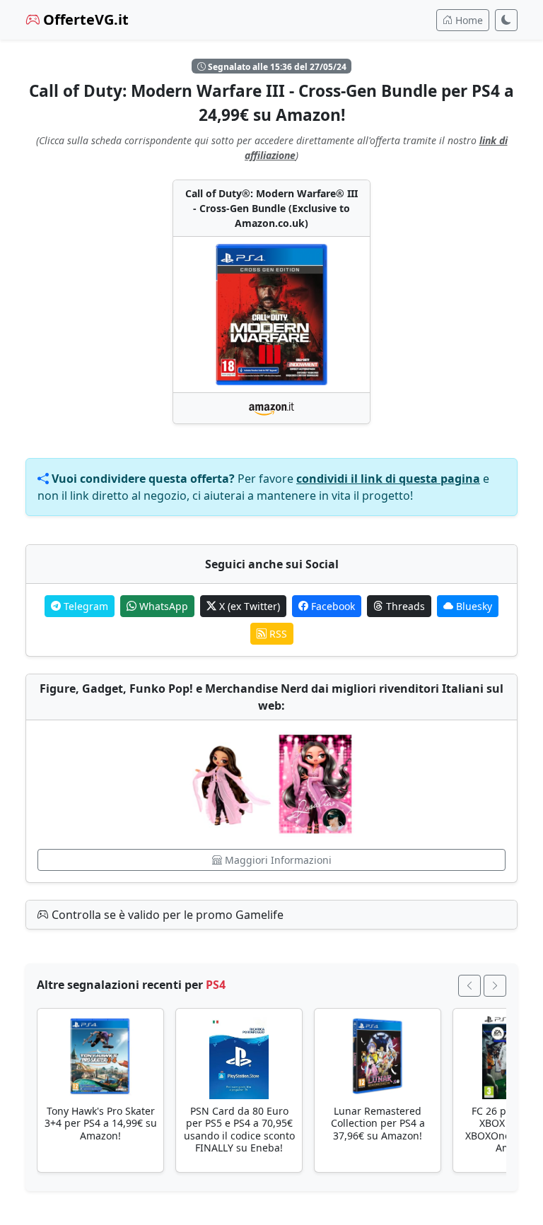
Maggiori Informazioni (277, 860)
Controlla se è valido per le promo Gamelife (166, 914)
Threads (404, 606)
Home (467, 20)
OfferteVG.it (84, 19)
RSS (277, 633)
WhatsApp (162, 606)
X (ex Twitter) (248, 606)
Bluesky (472, 606)
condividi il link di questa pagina (388, 478)
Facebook (331, 606)
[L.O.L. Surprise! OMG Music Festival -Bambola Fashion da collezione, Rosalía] (271, 785)
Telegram (84, 606)
